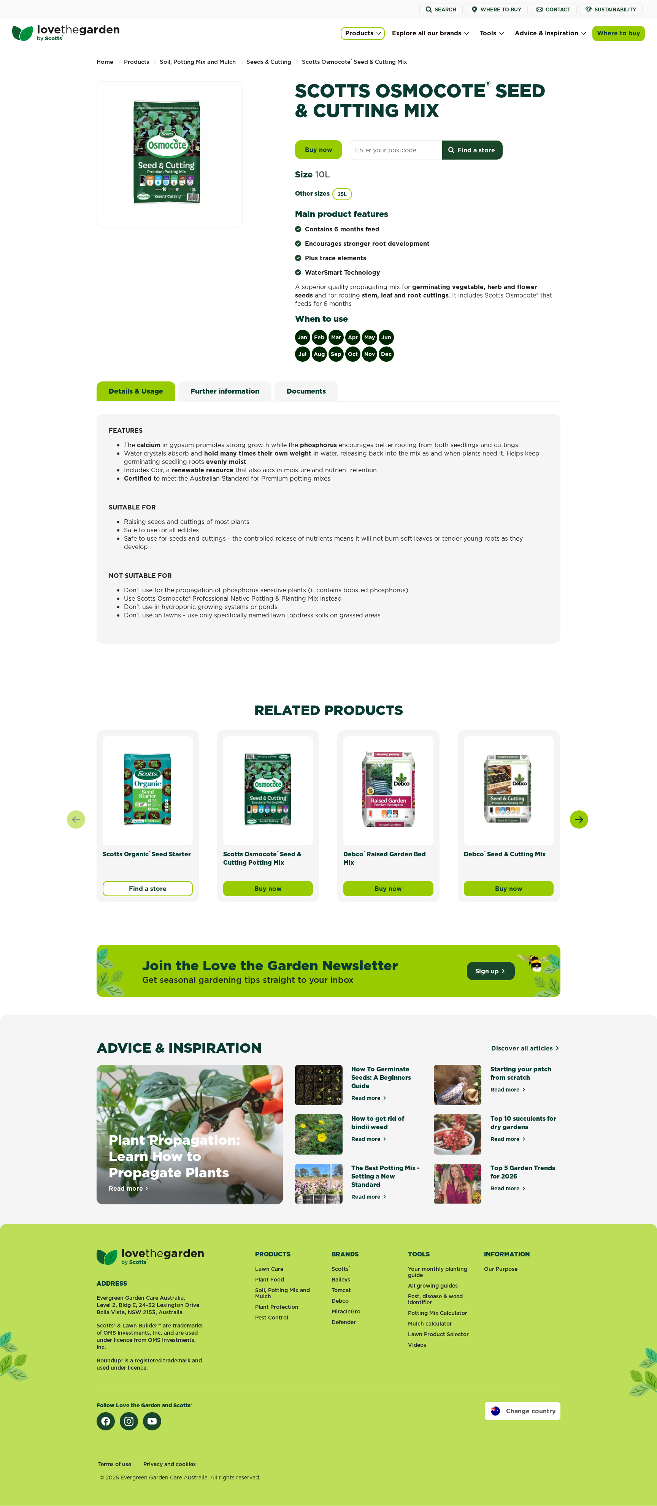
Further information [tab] (224, 391)
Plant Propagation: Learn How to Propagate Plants (174, 1156)
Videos (417, 1345)
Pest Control (271, 1317)
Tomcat (341, 1290)
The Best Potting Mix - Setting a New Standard (385, 1176)
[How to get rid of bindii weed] (319, 1134)
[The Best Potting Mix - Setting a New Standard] (319, 1184)
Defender (344, 1322)
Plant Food (269, 1279)
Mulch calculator (430, 1323)
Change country (531, 1411)
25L (342, 194)
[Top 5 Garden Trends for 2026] (457, 1184)
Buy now (323, 150)
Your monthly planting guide (437, 1272)
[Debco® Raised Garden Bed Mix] (388, 789)
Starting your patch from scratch (520, 1073)
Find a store (148, 888)
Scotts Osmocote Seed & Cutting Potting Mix (262, 858)
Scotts (341, 1269)
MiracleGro (346, 1311)
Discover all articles (522, 1048)
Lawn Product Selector (438, 1334)
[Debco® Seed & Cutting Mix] (509, 789)
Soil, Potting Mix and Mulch (282, 1293)
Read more (129, 1188)
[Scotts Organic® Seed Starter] (148, 789)
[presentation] (579, 819)
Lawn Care (269, 1269)
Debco (340, 1301)
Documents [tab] (306, 391)
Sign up (487, 971)
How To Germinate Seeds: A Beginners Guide (381, 1077)
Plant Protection (276, 1307)
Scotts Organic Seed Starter (147, 854)
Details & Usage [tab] (136, 391)
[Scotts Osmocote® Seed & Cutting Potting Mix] (268, 789)
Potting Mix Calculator (437, 1313)
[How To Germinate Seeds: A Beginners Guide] (319, 1085)
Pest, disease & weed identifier (435, 1299)
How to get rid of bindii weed (377, 1122)
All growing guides (433, 1285)
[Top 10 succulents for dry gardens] (457, 1134)
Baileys (341, 1279)
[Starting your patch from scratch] (457, 1085)
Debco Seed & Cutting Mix (505, 854)
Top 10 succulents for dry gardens (523, 1122)
